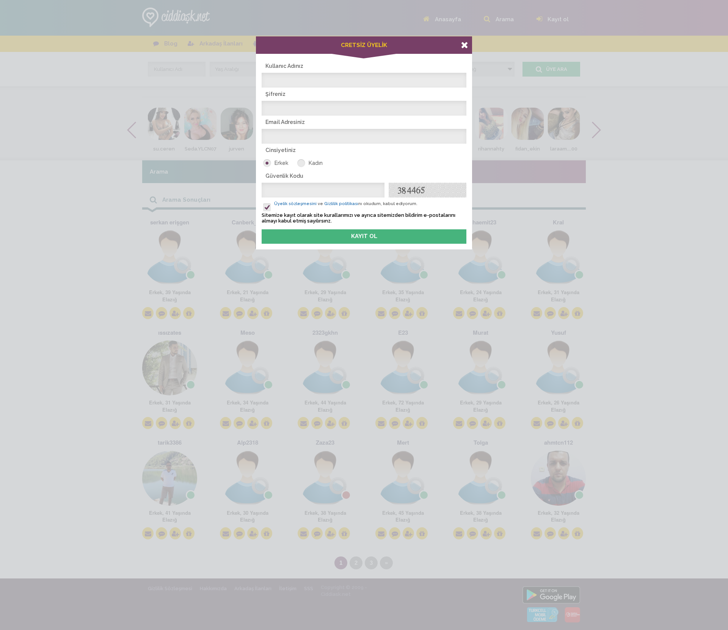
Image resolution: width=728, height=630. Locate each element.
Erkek (281, 163)
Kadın (316, 163)
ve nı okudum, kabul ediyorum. (345, 203)
